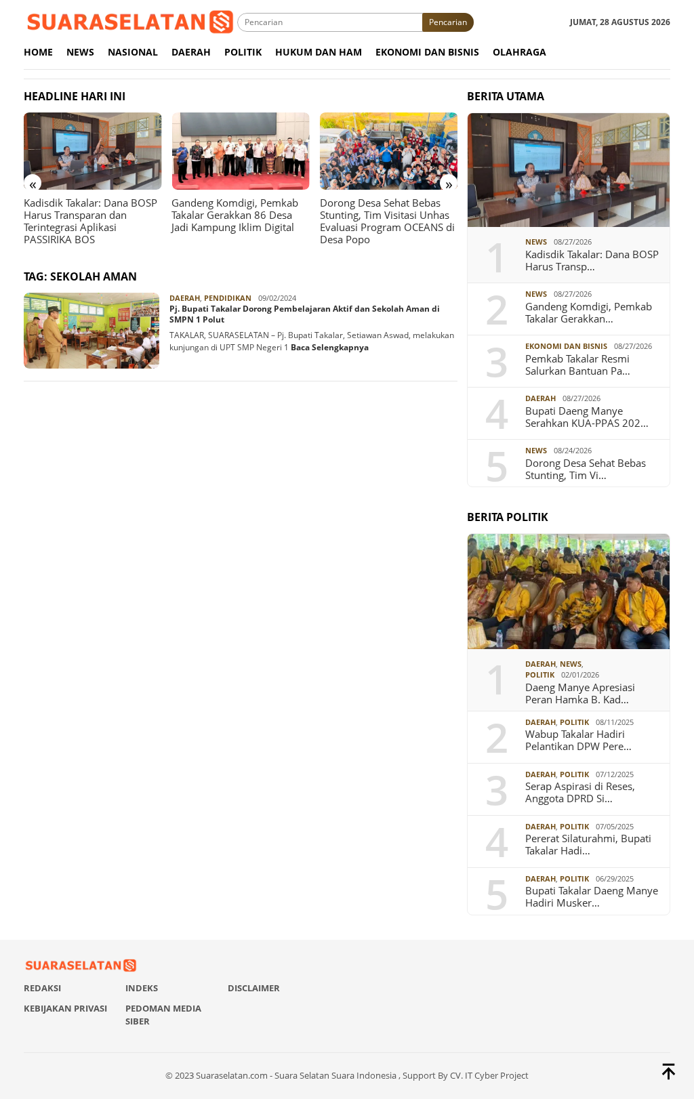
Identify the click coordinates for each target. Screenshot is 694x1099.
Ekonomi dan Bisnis (566, 346)
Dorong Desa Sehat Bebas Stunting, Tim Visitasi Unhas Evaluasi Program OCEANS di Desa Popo (387, 220)
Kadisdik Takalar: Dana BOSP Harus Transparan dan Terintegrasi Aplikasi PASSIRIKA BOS (90, 220)
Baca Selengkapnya (330, 347)
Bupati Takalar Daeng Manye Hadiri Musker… (591, 896)
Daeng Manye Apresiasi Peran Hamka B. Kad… (580, 693)
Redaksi (42, 988)
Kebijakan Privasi (65, 1008)
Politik (539, 674)
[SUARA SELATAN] (130, 21)
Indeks (141, 988)
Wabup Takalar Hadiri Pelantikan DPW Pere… (578, 740)
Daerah (184, 298)
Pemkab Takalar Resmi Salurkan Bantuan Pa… (577, 364)
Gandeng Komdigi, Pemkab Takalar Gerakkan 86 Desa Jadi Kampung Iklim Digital (234, 214)
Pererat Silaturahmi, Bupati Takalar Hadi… (588, 844)
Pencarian (448, 22)
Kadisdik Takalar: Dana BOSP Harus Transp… (592, 260)
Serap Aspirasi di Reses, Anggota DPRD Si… (580, 792)
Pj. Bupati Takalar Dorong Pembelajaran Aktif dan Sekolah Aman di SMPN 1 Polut (304, 314)
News (536, 241)
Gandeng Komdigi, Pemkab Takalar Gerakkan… (588, 312)
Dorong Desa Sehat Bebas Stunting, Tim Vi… (585, 469)
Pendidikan (227, 298)
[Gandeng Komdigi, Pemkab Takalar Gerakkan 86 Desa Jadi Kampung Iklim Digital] (240, 151)
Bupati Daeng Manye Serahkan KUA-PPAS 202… (587, 417)
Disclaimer (254, 988)
